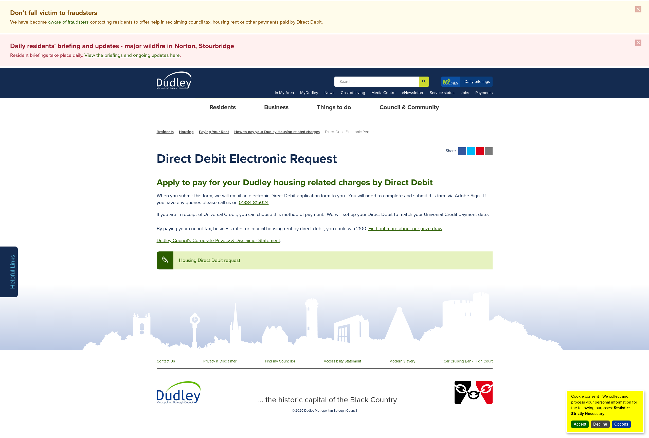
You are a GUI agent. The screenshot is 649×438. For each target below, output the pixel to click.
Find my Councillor (280, 361)
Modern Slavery (402, 361)
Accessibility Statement (342, 361)
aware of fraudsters (68, 22)
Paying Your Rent (214, 132)
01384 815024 (254, 202)
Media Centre (383, 92)
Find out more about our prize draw (405, 228)
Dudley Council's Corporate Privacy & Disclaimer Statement (218, 240)
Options (621, 424)
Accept (580, 424)
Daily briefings (477, 81)
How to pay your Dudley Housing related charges (277, 132)
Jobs (465, 92)
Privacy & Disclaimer (220, 361)
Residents (165, 132)
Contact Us (166, 361)
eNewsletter (412, 92)
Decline (600, 424)
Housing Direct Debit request (209, 260)
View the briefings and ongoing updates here (132, 55)
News (329, 92)
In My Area (284, 92)
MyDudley (309, 92)
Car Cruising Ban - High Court (468, 361)
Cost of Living (353, 92)
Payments (484, 92)
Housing (186, 132)
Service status (442, 92)
